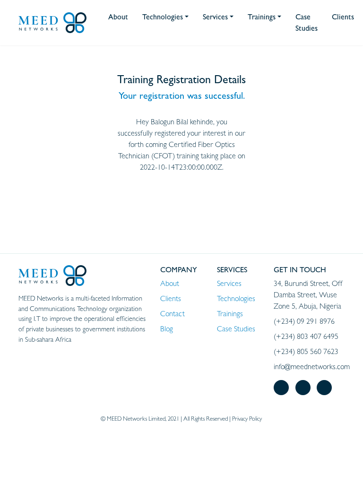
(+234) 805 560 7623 (306, 351)
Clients (170, 298)
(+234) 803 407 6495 (306, 336)
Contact (172, 313)
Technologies (236, 298)
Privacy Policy (247, 418)
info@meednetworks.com (312, 366)
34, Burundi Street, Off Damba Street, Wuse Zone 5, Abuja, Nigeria (308, 295)
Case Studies (236, 328)
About (169, 283)
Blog (166, 328)
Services (229, 283)
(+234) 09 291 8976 (304, 321)
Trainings (230, 313)
